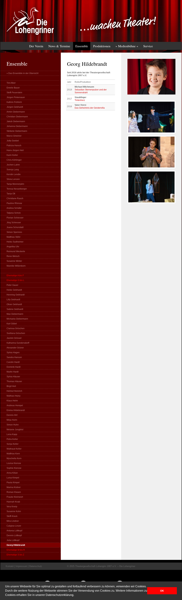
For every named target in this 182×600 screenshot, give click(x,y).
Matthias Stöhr (13, 237)
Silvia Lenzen (13, 179)
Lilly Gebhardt (13, 299)
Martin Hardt (12, 372)
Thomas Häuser (14, 381)
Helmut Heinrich (14, 391)
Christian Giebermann (17, 116)
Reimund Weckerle (16, 251)
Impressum (21, 566)
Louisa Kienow (14, 463)
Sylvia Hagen (13, 352)
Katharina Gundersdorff (18, 343)
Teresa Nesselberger (17, 189)
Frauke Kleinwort (15, 497)
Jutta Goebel (13, 140)
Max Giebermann (15, 314)
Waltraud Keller (14, 449)
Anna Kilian (12, 473)
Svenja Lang (13, 169)
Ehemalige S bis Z (15, 554)
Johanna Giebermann (17, 126)
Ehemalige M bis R (16, 550)
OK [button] (162, 590)
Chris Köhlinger (14, 160)
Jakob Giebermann (16, 121)
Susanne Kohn (14, 511)
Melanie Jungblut (15, 429)
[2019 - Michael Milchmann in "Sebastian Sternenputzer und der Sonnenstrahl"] (151, 135)
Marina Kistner (14, 487)
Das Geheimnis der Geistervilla (90, 108)
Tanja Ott (11, 193)
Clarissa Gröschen (16, 328)
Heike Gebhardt (14, 290)
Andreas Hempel (15, 405)
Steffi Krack (12, 516)
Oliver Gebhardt (14, 304)
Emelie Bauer (13, 87)
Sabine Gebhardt (15, 309)
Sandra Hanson (14, 357)
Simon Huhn (13, 424)
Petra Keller (12, 439)
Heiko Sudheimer (15, 242)
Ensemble (81, 46)
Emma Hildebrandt (16, 410)
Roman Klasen (14, 492)
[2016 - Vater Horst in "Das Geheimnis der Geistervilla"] (151, 205)
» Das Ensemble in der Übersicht (22, 73)
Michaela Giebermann (17, 319)
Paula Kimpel (13, 482)
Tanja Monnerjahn (15, 184)
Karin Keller (12, 155)
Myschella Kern (14, 458)
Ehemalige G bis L (15, 280)
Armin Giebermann (16, 112)
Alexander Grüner (15, 347)
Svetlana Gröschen (16, 333)
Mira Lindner (13, 521)
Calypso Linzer (14, 526)
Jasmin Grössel (14, 338)
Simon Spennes (14, 232)
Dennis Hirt (12, 415)
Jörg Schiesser (14, 222)
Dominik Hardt (13, 367)
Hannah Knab (13, 502)
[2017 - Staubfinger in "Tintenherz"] (151, 170)
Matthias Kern (13, 453)
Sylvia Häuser (13, 376)
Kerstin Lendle (14, 174)
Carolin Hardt (13, 362)
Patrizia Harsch (14, 145)
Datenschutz (35, 566)
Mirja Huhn (12, 420)
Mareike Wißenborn (16, 266)
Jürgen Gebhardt (15, 107)
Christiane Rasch (15, 198)
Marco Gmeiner (14, 136)
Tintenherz (80, 100)
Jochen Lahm (13, 165)
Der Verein (36, 46)
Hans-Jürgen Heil (15, 150)
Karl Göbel (12, 323)
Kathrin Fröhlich (14, 102)
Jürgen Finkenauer (16, 97)
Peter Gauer (12, 285)
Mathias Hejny (13, 396)
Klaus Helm (12, 400)
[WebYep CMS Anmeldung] (177, 25)
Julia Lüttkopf (13, 540)
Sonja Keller (12, 444)
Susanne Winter (14, 261)
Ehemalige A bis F (15, 275)
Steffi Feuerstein (14, 92)
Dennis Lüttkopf (14, 535)
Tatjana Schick (14, 213)
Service (148, 46)
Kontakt (10, 566)
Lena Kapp (12, 434)
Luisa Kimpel (13, 477)
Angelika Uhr (13, 246)
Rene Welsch (13, 256)
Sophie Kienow (14, 468)
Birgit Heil (11, 386)
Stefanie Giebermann (17, 131)
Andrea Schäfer (14, 208)
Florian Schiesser (15, 217)
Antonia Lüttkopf (14, 530)
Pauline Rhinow (14, 203)
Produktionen (101, 46)
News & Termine (59, 46)
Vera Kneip (12, 506)
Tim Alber (11, 83)
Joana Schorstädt (15, 227)
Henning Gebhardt (16, 294)
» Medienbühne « (127, 46)
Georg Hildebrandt (16, 545)
